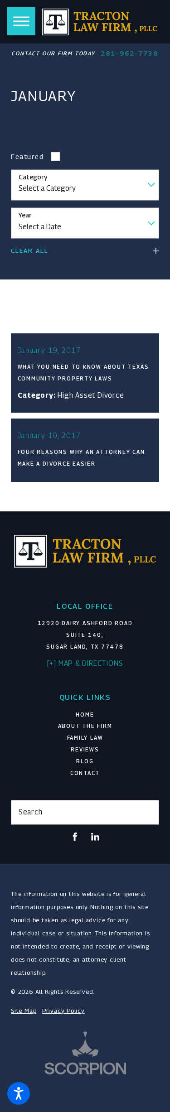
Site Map (23, 1010)
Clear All (30, 250)
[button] (18, 1093)
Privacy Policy (63, 1010)
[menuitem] (85, 715)
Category (33, 177)
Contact (85, 773)
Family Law (85, 738)
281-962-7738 (129, 53)
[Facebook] (75, 837)
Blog (84, 761)
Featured (27, 156)
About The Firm (85, 726)
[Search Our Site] (148, 812)
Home (85, 715)
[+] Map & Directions (85, 663)
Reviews (85, 749)
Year (25, 215)
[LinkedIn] (95, 837)
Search (31, 812)
